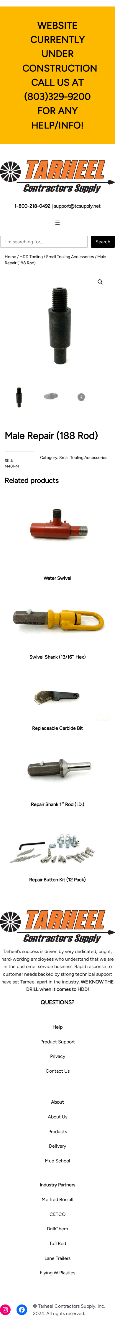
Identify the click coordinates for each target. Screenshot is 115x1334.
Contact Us (58, 1071)
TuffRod (57, 1243)
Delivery (57, 1146)
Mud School (57, 1161)
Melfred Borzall (57, 1199)
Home (10, 256)
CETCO (57, 1214)
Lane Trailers (57, 1258)
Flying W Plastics (57, 1273)
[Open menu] (57, 222)
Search (103, 242)
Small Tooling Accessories (70, 256)
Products (57, 1131)
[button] (100, 282)
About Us (57, 1117)
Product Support (57, 1042)
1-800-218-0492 (32, 206)
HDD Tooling (31, 256)
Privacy (57, 1056)
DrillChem (57, 1229)
